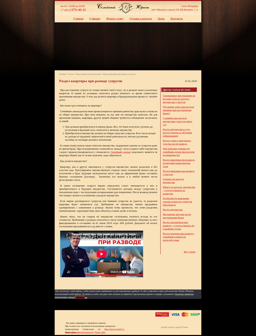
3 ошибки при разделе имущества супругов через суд (177, 121)
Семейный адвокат (121, 152)
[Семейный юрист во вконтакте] (128, 304)
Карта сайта (100, 332)
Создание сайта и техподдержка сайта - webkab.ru (189, 331)
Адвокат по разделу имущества (173, 181)
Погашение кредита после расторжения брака (177, 216)
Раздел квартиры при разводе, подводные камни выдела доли (179, 163)
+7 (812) (73, 10)
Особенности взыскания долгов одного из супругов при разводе (177, 201)
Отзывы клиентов (140, 18)
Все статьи (189, 251)
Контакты (177, 18)
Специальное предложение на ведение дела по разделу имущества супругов (179, 99)
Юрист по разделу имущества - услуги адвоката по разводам (179, 190)
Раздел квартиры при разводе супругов (179, 173)
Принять (80, 297)
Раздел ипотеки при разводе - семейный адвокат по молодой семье (179, 237)
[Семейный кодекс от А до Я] (139, 304)
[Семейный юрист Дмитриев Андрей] (125, 7)
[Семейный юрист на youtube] (117, 304)
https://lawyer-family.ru (114, 329)
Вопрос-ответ (115, 18)
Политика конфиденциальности (79, 332)
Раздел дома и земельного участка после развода (177, 142)
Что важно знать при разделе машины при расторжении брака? (178, 110)
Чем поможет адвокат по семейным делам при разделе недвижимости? (179, 152)
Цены (161, 18)
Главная (78, 18)
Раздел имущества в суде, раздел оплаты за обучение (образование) (177, 132)
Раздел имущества (173, 209)
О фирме (94, 18)
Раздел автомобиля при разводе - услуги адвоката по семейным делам (178, 225)
